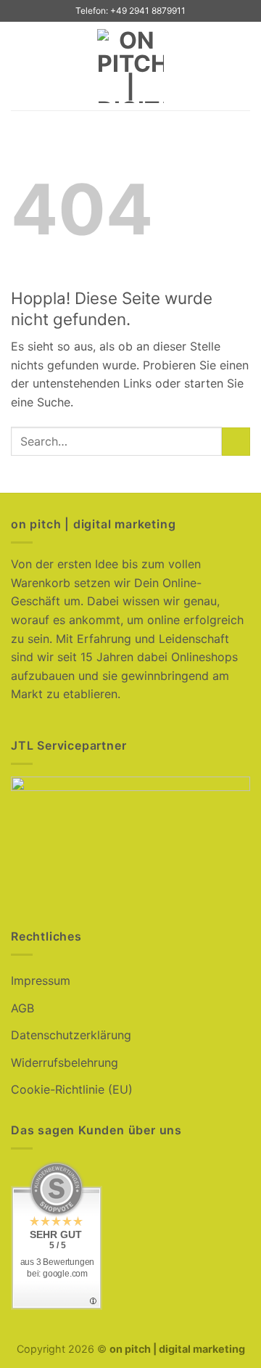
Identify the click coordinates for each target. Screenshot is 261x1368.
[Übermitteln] (236, 441)
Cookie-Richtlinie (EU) (72, 1089)
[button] (19, 65)
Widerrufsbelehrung (64, 1062)
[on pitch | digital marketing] (131, 66)
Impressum (40, 980)
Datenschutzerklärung (71, 1035)
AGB (22, 1008)
